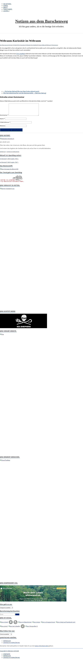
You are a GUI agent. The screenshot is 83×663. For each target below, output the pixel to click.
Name (2, 119)
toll (45, 45)
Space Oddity (42, 45)
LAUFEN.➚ (6, 11)
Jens (1, 45)
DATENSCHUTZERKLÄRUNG (13, 151)
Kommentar (4, 115)
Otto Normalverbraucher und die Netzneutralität (24, 93)
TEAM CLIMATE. (7, 9)
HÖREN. (5, 6)
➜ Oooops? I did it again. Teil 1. (9, 162)
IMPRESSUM (3, 151)
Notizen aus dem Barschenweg (41, 21)
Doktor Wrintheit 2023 (41, 646)
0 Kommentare (54, 45)
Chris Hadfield (33, 45)
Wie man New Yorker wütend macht (21, 91)
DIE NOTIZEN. (7, 4)
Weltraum (49, 45)
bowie (29, 45)
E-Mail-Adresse (5, 122)
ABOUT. (5, 7)
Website (2, 126)
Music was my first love (7, 45)
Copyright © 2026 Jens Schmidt (9, 651)
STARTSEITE (6, 654)
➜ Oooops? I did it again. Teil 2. (9, 159)
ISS (38, 45)
